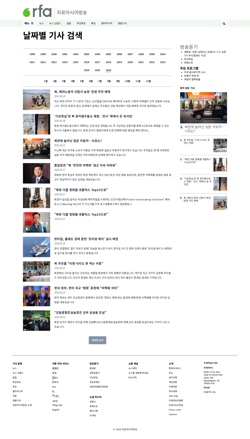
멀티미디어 (106, 23)
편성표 (93, 368)
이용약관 (173, 386)
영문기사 (122, 23)
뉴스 (41, 23)
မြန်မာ (55, 377)
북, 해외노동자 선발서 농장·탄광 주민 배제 (82, 91)
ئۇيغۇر (55, 400)
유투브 (93, 401)
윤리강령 (173, 377)
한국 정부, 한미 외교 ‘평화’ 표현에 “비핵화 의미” (86, 288)
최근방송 (188, 59)
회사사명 (173, 391)
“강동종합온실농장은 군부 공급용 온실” (80, 312)
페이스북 (94, 410)
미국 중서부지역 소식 (194, 72)
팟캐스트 (188, 62)
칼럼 (69, 23)
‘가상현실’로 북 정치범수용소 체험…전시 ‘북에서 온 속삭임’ (93, 116)
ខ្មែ (53, 391)
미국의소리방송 (176, 405)
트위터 (93, 415)
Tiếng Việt (57, 405)
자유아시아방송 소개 (22, 405)
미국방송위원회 (176, 400)
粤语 (54, 372)
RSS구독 (133, 377)
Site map (173, 395)
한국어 (55, 382)
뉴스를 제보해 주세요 (138, 372)
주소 (171, 372)
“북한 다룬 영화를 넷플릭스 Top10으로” (81, 189)
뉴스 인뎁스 (55, 23)
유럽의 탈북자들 (192, 79)
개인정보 (173, 382)
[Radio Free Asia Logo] (55, 10)
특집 (93, 23)
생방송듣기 (95, 372)
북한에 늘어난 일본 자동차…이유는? (78, 140)
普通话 (55, 368)
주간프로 (81, 23)
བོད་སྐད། (55, 395)
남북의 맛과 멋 (191, 75)
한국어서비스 (175, 368)
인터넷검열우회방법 (99, 386)
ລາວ (54, 386)
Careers (173, 414)
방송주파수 (95, 382)
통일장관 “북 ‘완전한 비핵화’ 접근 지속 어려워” (85, 165)
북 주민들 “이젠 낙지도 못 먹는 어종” (78, 263)
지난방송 (94, 377)
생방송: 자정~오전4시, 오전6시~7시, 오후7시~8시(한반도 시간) (205, 53)
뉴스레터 (133, 368)
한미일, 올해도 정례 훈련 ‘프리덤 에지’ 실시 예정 (86, 239)
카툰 (15, 395)
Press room (175, 409)
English (55, 409)
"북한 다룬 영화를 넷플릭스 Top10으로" (81, 214)
